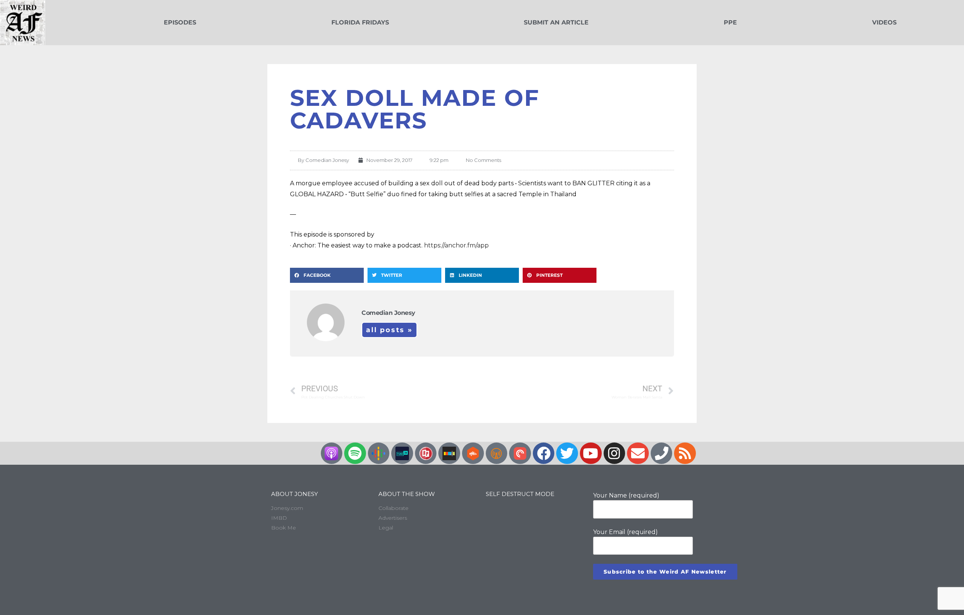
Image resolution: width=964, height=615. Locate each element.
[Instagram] (614, 453)
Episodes (180, 22)
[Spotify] (355, 453)
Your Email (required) (625, 532)
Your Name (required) (626, 495)
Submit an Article (556, 22)
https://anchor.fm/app (456, 245)
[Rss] (685, 453)
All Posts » (389, 330)
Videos (884, 22)
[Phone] (662, 453)
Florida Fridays (360, 22)
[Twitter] (567, 453)
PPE (730, 22)
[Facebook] (544, 453)
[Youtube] (591, 453)
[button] (327, 275)
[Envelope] (638, 453)
